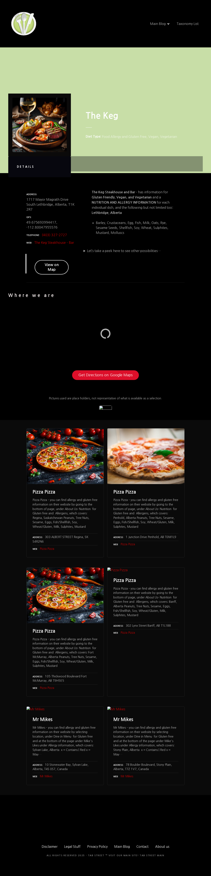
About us (162, 846)
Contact (142, 846)
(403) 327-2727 (54, 235)
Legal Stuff (72, 846)
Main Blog (158, 23)
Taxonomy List (188, 23)
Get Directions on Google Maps (105, 375)
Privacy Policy (97, 846)
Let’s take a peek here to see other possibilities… (124, 250)
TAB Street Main (152, 855)
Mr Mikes (46, 776)
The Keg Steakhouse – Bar (54, 242)
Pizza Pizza (47, 548)
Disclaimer (49, 846)
